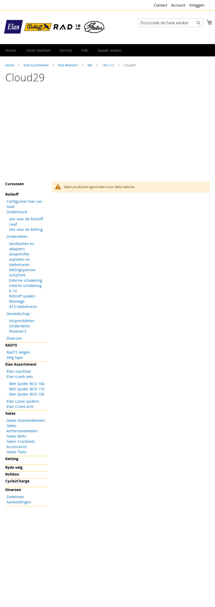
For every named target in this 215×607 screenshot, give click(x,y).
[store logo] (55, 27)
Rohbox (12, 474)
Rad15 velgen (18, 352)
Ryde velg (14, 467)
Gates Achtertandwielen (22, 428)
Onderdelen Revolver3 (19, 328)
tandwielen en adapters (21, 246)
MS (90, 65)
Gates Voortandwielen (26, 420)
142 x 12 (108, 65)
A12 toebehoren (23, 306)
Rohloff (11, 194)
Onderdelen (17, 236)
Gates (10, 413)
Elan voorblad (19, 371)
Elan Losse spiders (23, 401)
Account (178, 5)
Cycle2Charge (17, 480)
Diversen (14, 338)
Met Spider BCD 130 (26, 394)
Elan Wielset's (68, 65)
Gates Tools (16, 451)
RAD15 (11, 345)
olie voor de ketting (26, 229)
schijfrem (17, 275)
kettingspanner (22, 269)
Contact (160, 5)
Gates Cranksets (21, 441)
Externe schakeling (25, 280)
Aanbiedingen (19, 501)
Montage (17, 301)
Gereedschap (18, 313)
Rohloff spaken (22, 296)
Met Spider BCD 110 (26, 388)
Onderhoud (17, 211)
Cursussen (14, 183)
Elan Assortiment (36, 65)
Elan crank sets (20, 376)
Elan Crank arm (20, 406)
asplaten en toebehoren (19, 262)
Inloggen (197, 5)
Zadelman (15, 496)
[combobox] (170, 23)
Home (10, 65)
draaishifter (19, 254)
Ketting (11, 458)
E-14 (13, 290)
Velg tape (15, 357)
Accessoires (17, 446)
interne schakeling (25, 285)
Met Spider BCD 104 (26, 383)
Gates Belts (16, 436)
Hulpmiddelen (21, 320)
